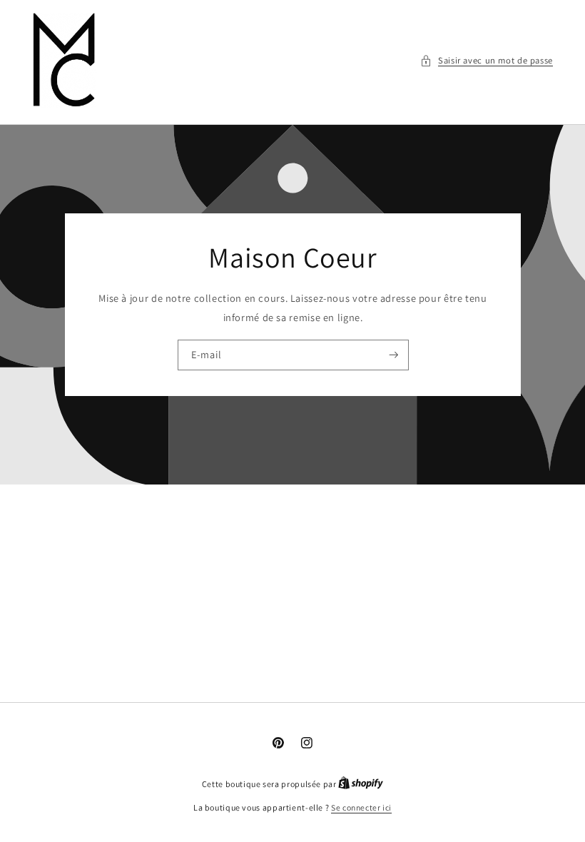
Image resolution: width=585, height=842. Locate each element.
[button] (486, 60)
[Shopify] (360, 783)
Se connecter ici (361, 807)
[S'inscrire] (393, 355)
